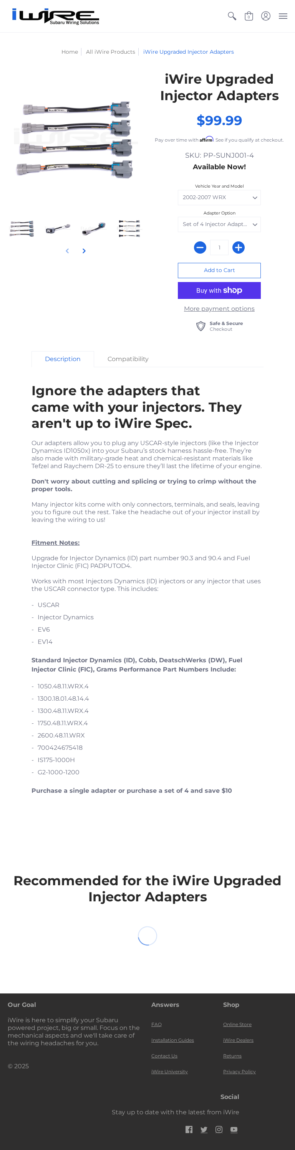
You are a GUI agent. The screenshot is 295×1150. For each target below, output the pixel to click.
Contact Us (164, 1056)
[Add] (238, 247)
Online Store (237, 1024)
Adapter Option (219, 213)
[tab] (62, 359)
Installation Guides (172, 1040)
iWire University (169, 1071)
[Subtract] (200, 247)
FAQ (156, 1024)
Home (69, 51)
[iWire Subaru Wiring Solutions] (56, 16)
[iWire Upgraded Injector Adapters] (22, 228)
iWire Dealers (238, 1040)
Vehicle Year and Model (219, 186)
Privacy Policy (239, 1071)
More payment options (219, 308)
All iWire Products (110, 51)
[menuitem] (232, 16)
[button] (232, 16)
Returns (232, 1056)
